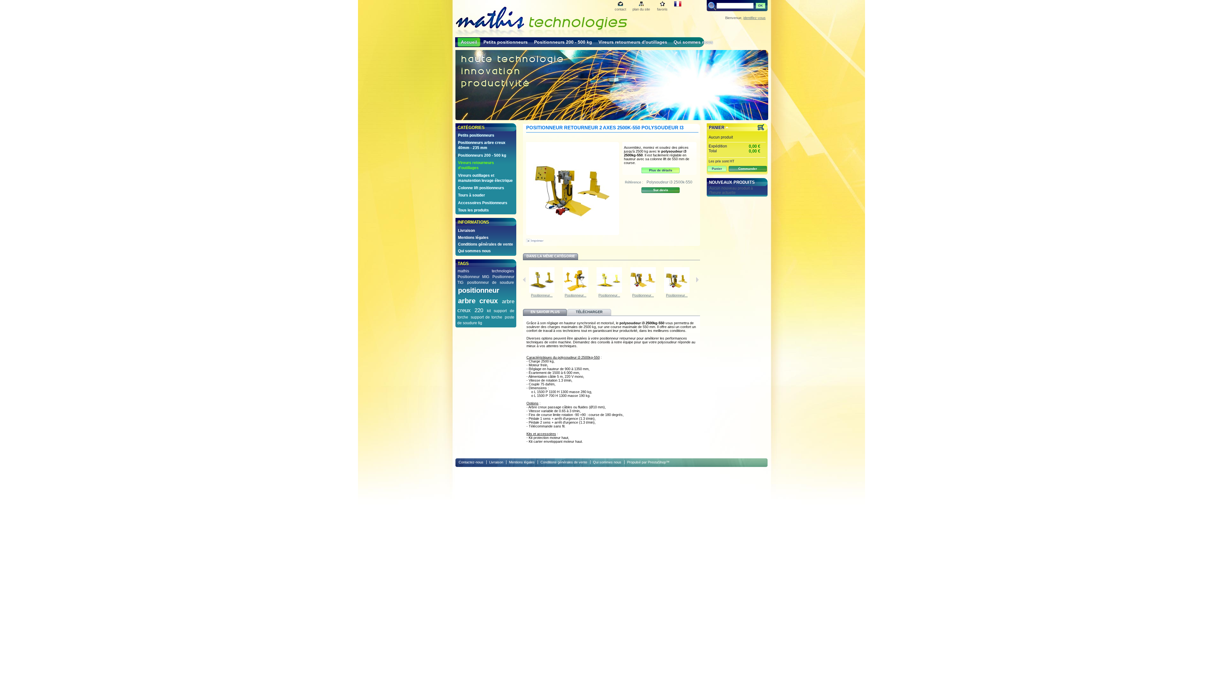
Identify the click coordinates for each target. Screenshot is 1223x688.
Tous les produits (473, 210)
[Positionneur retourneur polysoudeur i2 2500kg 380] (609, 291)
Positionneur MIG (473, 277)
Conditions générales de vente (485, 244)
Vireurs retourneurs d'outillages (632, 42)
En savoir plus (545, 312)
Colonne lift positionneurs (481, 188)
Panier (716, 127)
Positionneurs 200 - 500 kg (563, 42)
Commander (747, 168)
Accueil (469, 42)
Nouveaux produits (732, 182)
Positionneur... (542, 295)
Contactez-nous (471, 462)
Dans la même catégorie (550, 256)
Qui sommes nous (693, 42)
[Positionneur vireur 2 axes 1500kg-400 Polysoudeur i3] (643, 291)
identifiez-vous (754, 18)
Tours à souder (471, 195)
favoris (662, 9)
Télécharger (589, 312)
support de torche (487, 317)
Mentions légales (473, 237)
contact (620, 9)
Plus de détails (660, 170)
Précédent (524, 280)
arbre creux (478, 301)
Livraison (466, 230)
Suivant (697, 280)
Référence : (634, 182)
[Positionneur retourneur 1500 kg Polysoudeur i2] (541, 291)
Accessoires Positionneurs (482, 203)
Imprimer (537, 240)
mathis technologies (486, 271)
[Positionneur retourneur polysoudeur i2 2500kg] (575, 291)
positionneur (478, 290)
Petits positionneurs (505, 42)
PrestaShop (657, 462)
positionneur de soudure (490, 282)
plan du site (641, 9)
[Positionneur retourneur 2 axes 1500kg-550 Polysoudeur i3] (677, 291)
